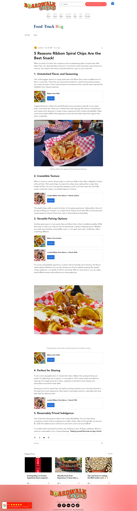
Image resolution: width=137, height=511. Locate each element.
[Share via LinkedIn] (44, 437)
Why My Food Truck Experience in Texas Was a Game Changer (67, 477)
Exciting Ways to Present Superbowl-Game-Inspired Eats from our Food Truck (37, 477)
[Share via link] (48, 437)
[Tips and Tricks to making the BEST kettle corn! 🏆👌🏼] (98, 464)
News (35, 35)
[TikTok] (77, 505)
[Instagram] (59, 505)
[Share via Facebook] (35, 437)
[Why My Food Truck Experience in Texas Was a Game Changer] (68, 464)
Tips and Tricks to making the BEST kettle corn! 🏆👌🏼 (98, 477)
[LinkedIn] (68, 505)
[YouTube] (73, 505)
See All (110, 454)
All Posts (27, 35)
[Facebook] (64, 505)
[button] (112, 3)
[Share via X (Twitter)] (39, 437)
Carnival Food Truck (65, 510)
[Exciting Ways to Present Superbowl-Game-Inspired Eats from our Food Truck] (38, 464)
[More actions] (102, 48)
